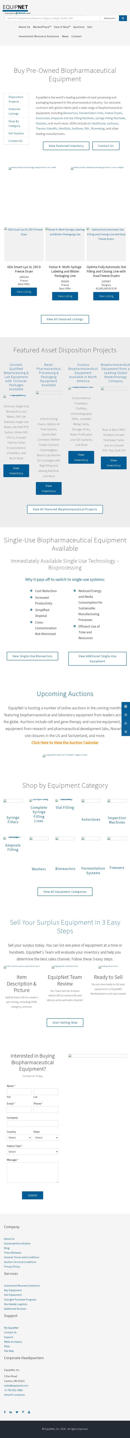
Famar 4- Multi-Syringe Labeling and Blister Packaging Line (65, 271)
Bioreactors (70, 113)
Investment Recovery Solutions (22, 1285)
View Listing (24, 292)
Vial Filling (65, 807)
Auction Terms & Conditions (20, 1262)
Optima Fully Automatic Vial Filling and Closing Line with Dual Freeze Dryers (106, 271)
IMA (87, 128)
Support (8, 1337)
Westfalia (64, 128)
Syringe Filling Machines (110, 118)
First (8, 1097)
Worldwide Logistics (15, 1304)
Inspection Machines (117, 820)
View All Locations (14, 1395)
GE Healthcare (96, 123)
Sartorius (112, 123)
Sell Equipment (13, 1295)
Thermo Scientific (46, 128)
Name (11, 1086)
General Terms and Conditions (21, 1257)
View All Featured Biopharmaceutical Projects (65, 509)
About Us (9, 1239)
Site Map (9, 1351)
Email (11, 1103)
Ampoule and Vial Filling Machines (72, 118)
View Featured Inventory (66, 146)
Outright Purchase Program (20, 1299)
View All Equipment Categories (64, 892)
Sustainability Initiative (17, 1243)
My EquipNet (11, 1328)
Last (35, 1097)
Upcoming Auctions (65, 693)
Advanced (109, 18)
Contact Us (16, 141)
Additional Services (15, 1309)
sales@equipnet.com (16, 1385)
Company (12, 1117)
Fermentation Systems (93, 870)
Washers (41, 123)
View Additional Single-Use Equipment (97, 658)
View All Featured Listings (65, 319)
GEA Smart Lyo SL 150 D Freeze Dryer (24, 269)
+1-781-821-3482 (13, 1390)
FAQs (7, 1346)
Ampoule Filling (13, 847)
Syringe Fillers (12, 819)
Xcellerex (77, 128)
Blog (7, 1248)
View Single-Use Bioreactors (33, 656)
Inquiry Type (15, 1146)
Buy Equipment (13, 1290)
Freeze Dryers (113, 113)
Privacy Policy (12, 1266)
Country (11, 1132)
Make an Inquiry (13, 1341)
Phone (38, 1103)
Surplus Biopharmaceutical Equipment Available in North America (83, 372)
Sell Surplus (16, 133)
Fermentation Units (91, 113)
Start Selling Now (65, 1022)
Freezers (117, 867)
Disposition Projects (16, 99)
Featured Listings (14, 111)
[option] (24, 261)
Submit (32, 1195)
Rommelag (98, 128)
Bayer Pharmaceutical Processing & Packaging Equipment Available (49, 374)
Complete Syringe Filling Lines (39, 814)
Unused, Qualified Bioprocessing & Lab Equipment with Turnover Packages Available (16, 376)
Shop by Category (14, 123)
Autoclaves (43, 118)
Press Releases (12, 1252)
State (37, 1132)
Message (12, 1160)
